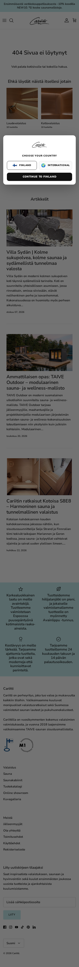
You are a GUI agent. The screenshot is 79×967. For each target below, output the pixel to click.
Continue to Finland (39, 177)
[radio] (22, 165)
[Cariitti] (39, 148)
